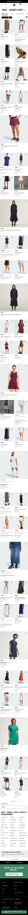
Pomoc (3, 892)
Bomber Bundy (4, 827)
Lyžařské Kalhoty (14, 840)
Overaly (2, 819)
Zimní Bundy (22, 822)
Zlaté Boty (12, 825)
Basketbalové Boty (22, 841)
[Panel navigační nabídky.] (2, 4)
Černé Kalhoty (13, 819)
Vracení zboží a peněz (18, 882)
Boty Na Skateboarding (22, 820)
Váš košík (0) (19, 862)
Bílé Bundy (21, 838)
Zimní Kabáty (4, 817)
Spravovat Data (17, 899)
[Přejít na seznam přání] (5, 4)
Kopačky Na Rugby (21, 817)
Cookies (3, 902)
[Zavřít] (3, 912)
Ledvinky (3, 822)
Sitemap (15, 885)
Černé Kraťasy (22, 843)
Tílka (2, 830)
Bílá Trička (12, 817)
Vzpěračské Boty (23, 835)
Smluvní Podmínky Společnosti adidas (6, 908)
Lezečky (21, 830)
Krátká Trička (4, 825)
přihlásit (7, 862)
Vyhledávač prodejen (18, 892)
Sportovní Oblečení (12, 835)
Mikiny (2, 840)
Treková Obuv (22, 825)
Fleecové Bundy (22, 832)
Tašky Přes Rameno (12, 846)
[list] (14, 13)
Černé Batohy (22, 827)
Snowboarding (4, 838)
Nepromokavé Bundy (13, 830)
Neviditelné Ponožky (12, 828)
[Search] (22, 4)
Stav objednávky (5, 885)
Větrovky (3, 843)
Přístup (15, 907)
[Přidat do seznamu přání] (12, 22)
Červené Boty (13, 843)
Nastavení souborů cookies (7, 899)
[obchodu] (14, 5)
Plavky (2, 835)
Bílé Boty (12, 832)
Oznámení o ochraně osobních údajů (18, 903)
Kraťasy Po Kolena (3, 846)
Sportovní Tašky (4, 832)
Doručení (4, 882)
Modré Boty (12, 822)
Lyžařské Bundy (13, 838)
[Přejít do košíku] (25, 4)
